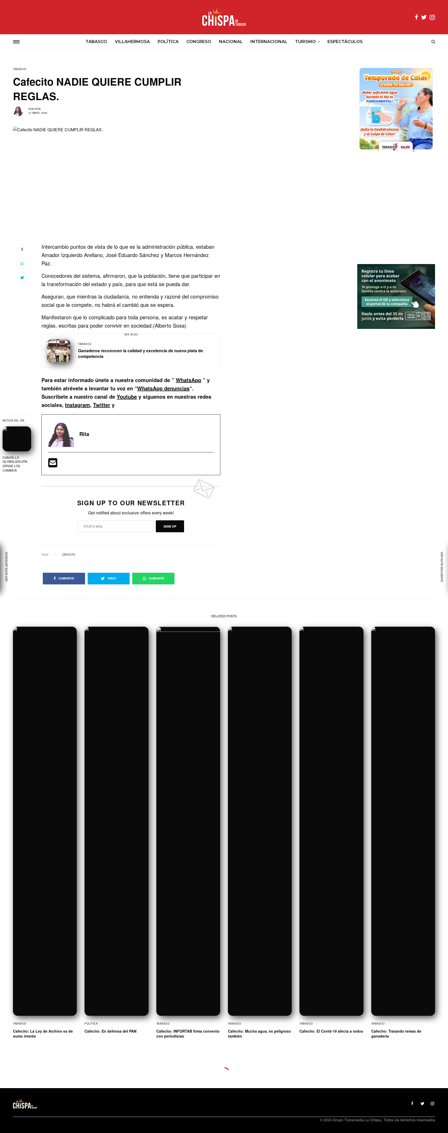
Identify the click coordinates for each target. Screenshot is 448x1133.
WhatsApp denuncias (163, 388)
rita (38, 109)
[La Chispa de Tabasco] (224, 17)
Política (91, 1023)
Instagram (77, 405)
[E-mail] (52, 464)
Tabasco (19, 69)
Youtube (127, 396)
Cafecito (68, 554)
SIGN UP (170, 526)
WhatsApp (188, 380)
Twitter (101, 405)
